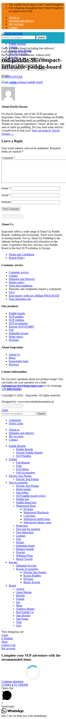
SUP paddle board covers (30, 495)
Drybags (28, 509)
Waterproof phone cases (37, 522)
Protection (22, 525)
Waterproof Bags (26, 505)
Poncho (20, 552)
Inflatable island (25, 545)
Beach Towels (24, 559)
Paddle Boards (24, 449)
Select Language (12, 216)
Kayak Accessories (27, 569)
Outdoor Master (25, 608)
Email (5, 195)
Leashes (20, 535)
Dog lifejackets (25, 532)
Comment (8, 157)
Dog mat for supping (28, 529)
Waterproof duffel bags (36, 519)
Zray (19, 625)
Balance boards (25, 549)
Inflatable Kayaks (26, 565)
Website (6, 202)
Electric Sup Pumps (27, 479)
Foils (19, 465)
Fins (18, 539)
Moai (19, 605)
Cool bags (29, 515)
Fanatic (20, 598)
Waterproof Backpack (36, 512)
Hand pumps (23, 489)
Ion (18, 602)
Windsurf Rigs (24, 555)
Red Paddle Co (25, 612)
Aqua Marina (24, 592)
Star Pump (22, 618)
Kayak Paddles (32, 575)
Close (4, 409)
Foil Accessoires (25, 472)
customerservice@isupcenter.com (22, 385)
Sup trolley (22, 492)
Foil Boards (23, 462)
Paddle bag (22, 499)
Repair (20, 542)
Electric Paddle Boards (29, 452)
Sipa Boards (23, 615)
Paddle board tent (26, 502)
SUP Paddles (23, 455)
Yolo (19, 622)
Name (6, 188)
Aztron (20, 588)
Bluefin (20, 595)
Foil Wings (22, 469)
